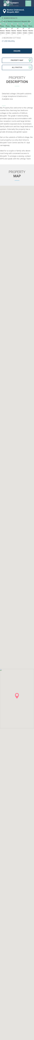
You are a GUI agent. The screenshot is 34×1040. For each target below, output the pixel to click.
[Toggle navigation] (28, 3)
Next (31, 21)
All (17, 67)
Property (17, 60)
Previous (3, 21)
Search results (10, 18)
